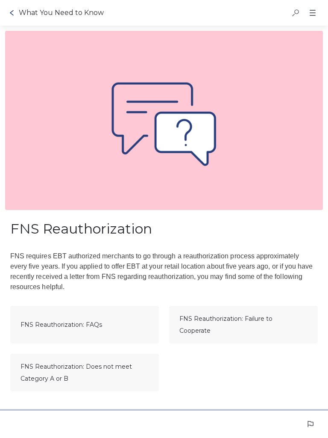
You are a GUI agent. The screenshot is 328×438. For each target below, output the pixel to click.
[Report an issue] (310, 424)
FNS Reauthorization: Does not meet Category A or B (76, 372)
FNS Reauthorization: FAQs (61, 324)
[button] (295, 13)
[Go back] (12, 13)
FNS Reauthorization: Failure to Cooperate (225, 324)
